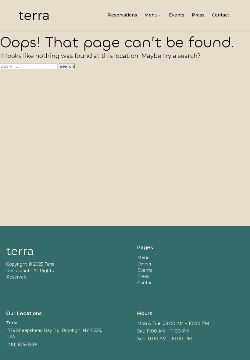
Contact (220, 15)
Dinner (144, 264)
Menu (151, 15)
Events (176, 15)
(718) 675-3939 (21, 344)
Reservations (122, 15)
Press (198, 15)
